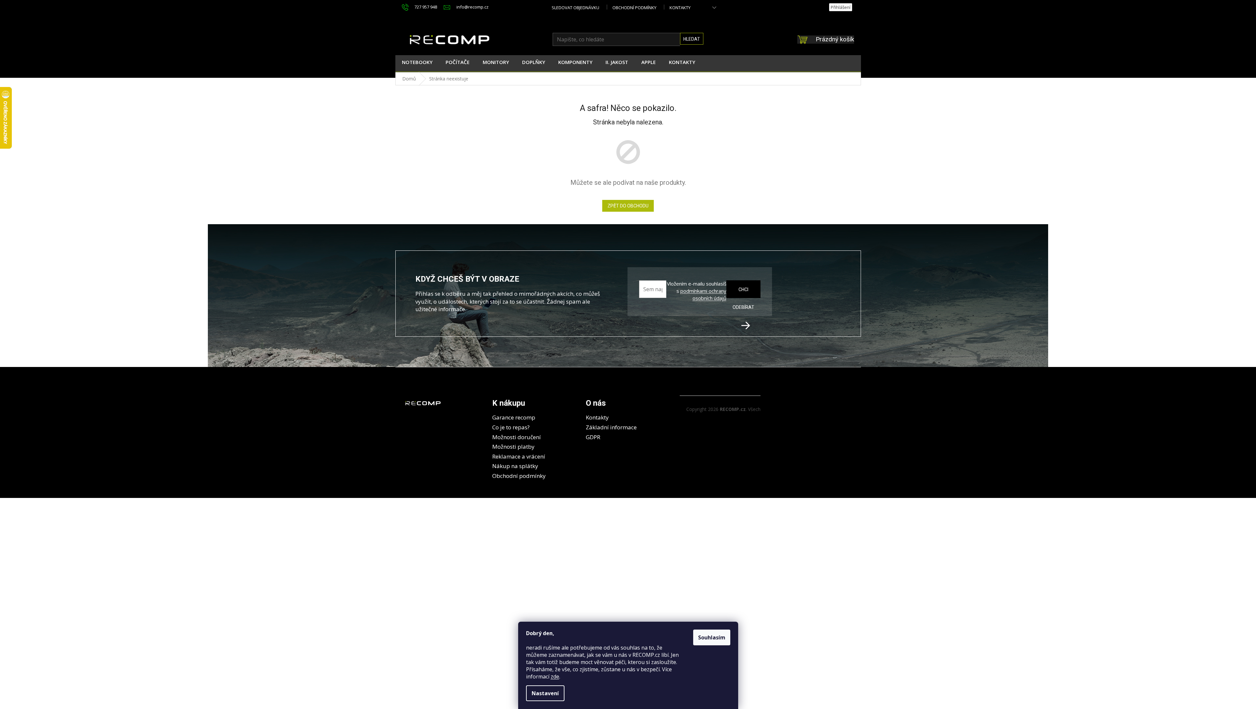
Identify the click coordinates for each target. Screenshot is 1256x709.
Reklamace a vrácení (518, 456)
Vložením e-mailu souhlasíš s (696, 290)
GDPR (593, 437)
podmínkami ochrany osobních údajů (703, 294)
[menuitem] (417, 63)
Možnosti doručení (516, 437)
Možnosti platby (513, 446)
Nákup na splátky (515, 466)
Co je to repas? (511, 427)
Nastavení (545, 693)
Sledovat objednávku (575, 8)
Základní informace (611, 427)
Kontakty (680, 8)
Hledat (691, 39)
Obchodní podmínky (634, 8)
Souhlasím (711, 637)
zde (555, 676)
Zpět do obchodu (628, 205)
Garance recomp (513, 417)
